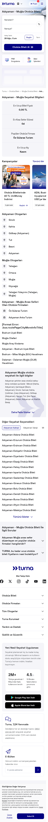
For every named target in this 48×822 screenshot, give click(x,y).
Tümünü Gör (38, 161)
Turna (4, 91)
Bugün (29, 37)
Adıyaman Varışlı (30, 427)
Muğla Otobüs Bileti (30, 91)
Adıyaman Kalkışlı (11, 427)
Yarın (38, 37)
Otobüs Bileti (14, 91)
